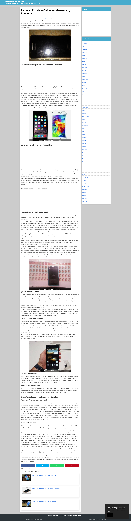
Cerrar (110, 515)
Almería (84, 55)
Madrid (84, 137)
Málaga (84, 140)
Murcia (84, 146)
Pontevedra (85, 159)
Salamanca (85, 162)
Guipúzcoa (85, 107)
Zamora (84, 198)
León (83, 128)
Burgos (84, 70)
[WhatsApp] (57, 465)
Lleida (83, 131)
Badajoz (84, 64)
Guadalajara (85, 104)
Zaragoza (84, 201)
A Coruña (84, 43)
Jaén (83, 119)
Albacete (84, 49)
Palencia (84, 156)
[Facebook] (28, 465)
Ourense (84, 153)
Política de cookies (53, 515)
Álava (83, 46)
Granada (84, 101)
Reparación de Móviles (14, 2)
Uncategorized (86, 186)
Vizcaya (84, 195)
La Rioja (84, 122)
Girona (84, 98)
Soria (83, 174)
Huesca (84, 113)
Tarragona (85, 177)
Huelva (84, 110)
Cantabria (85, 79)
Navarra (25, 5)
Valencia (84, 189)
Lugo (83, 134)
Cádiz (83, 76)
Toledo (84, 183)
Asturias (84, 58)
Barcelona (85, 67)
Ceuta (84, 85)
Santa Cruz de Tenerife (88, 165)
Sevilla (84, 171)
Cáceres (84, 73)
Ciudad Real (85, 89)
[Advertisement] (50, 76)
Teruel (84, 180)
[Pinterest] (71, 465)
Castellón (84, 82)
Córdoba (84, 92)
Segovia (84, 168)
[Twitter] (42, 465)
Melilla (84, 143)
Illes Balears (85, 116)
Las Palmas (85, 125)
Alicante (84, 52)
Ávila (83, 61)
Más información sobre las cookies (71, 515)
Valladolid (84, 192)
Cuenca (84, 95)
